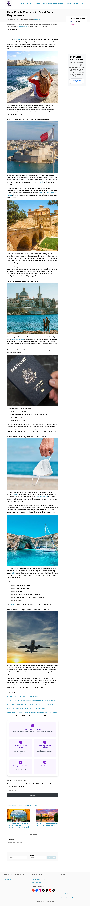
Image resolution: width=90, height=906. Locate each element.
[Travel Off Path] (10, 4)
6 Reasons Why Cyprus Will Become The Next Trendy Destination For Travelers (32, 712)
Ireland (52, 193)
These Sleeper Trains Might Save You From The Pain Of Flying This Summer (31, 704)
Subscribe (32, 795)
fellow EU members (18, 339)
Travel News (64, 890)
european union (28, 805)
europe (20, 805)
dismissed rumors (42, 496)
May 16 (13, 604)
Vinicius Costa (37, 19)
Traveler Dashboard (66, 883)
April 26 (13, 573)
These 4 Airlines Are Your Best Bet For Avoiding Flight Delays (26, 708)
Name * (11, 855)
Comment (10, 839)
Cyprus (15, 494)
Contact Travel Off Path (67, 897)
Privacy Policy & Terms (38, 879)
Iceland (41, 193)
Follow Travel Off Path (77, 81)
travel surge (16, 39)
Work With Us (64, 893)
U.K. (48, 193)
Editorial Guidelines (37, 883)
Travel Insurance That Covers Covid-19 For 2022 (22, 696)
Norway (9, 195)
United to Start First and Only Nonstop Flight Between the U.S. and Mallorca (31, 700)
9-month (40, 182)
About (62, 886)
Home (62, 879)
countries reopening (12, 805)
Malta (36, 805)
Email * (32, 855)
